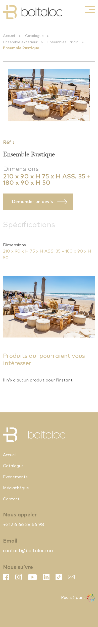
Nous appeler (20, 514)
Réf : (8, 142)
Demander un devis (32, 202)
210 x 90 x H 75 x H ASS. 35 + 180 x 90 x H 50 (47, 254)
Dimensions (21, 169)
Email (10, 541)
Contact (11, 499)
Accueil (9, 36)
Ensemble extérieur (20, 42)
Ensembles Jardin (62, 42)
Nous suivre (18, 567)
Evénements (15, 477)
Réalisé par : (73, 598)
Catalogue (34, 36)
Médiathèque (16, 488)
